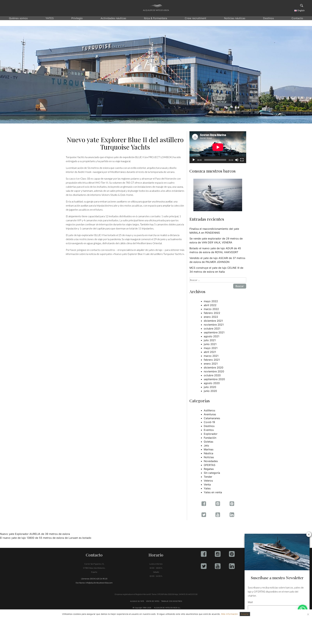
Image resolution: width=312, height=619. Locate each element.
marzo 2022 (211, 309)
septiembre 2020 (214, 379)
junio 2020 (210, 391)
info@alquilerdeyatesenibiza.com (99, 582)
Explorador (210, 433)
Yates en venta (213, 492)
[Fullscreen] (242, 159)
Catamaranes (212, 418)
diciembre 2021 (213, 320)
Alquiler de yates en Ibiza (156, 10)
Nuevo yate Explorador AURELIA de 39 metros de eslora (35, 533)
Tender (208, 476)
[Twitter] (204, 566)
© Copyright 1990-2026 (142, 608)
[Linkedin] (232, 566)
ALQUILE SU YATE (137, 601)
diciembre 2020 (213, 367)
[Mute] (236, 159)
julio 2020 (210, 387)
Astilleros (209, 410)
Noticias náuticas (234, 18)
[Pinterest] (232, 554)
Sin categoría (212, 472)
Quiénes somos (18, 18)
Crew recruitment (195, 18)
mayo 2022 (211, 301)
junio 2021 (210, 344)
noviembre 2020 (214, 371)
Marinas (208, 449)
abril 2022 (210, 305)
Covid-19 (209, 422)
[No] (308, 614)
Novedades (211, 461)
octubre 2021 (212, 328)
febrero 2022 (212, 313)
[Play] (193, 159)
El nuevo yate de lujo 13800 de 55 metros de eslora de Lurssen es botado (45, 537)
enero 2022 (211, 316)
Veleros (208, 480)
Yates (207, 488)
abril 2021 (210, 352)
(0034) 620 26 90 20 (98, 578)
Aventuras (210, 414)
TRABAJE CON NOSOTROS (171, 601)
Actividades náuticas (113, 18)
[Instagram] (218, 554)
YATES (50, 18)
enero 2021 (211, 363)
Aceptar (245, 614)
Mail (250, 602)
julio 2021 (210, 340)
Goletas (208, 441)
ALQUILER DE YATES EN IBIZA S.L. (167, 608)
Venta (207, 484)
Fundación (210, 437)
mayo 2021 (210, 348)
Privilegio (77, 18)
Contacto (297, 18)
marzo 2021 (211, 355)
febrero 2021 (212, 359)
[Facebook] (204, 554)
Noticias (209, 457)
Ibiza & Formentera (155, 18)
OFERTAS (209, 465)
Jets (206, 445)
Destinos (268, 18)
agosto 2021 (211, 336)
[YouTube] (218, 566)
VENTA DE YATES (152, 601)
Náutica (208, 453)
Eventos (209, 430)
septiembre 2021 (214, 332)
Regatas (209, 469)
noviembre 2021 (214, 324)
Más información (229, 614)
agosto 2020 (212, 383)
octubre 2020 (212, 375)
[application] (217, 147)
